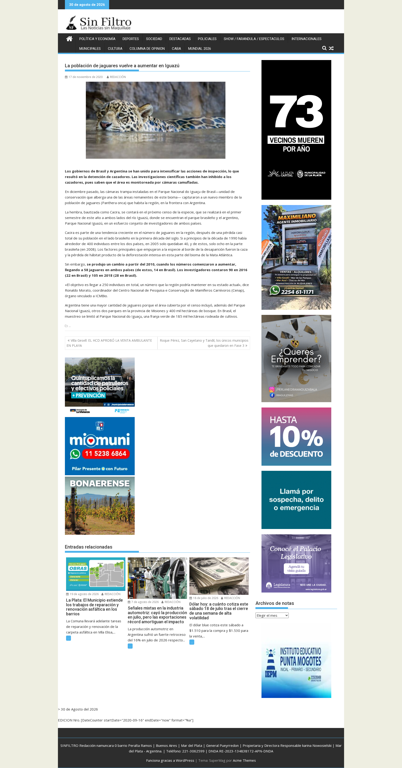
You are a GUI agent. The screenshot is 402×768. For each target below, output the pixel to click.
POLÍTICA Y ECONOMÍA (97, 39)
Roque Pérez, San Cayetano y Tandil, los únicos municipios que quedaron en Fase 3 (204, 343)
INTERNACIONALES (306, 39)
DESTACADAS (180, 39)
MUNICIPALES (90, 49)
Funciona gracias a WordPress (170, 760)
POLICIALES (207, 39)
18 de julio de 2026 (205, 598)
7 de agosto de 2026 (145, 602)
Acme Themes (244, 760)
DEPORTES (131, 39)
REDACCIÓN (118, 77)
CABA (176, 49)
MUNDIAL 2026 (199, 49)
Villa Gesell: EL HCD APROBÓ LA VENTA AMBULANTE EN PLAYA (109, 343)
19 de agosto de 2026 (84, 594)
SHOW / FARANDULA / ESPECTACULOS (254, 39)
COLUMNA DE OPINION (147, 49)
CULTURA (115, 49)
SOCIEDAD (154, 39)
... (70, 326)
